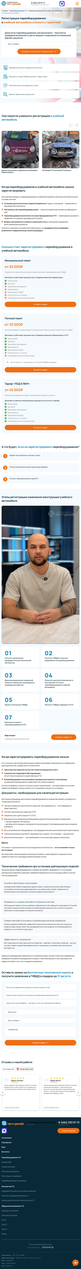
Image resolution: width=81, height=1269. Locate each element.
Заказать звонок (68, 1131)
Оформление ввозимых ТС (13, 1206)
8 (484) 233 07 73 (38, 3)
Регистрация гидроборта (12, 1176)
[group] (58, 151)
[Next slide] (76, 125)
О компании (7, 1138)
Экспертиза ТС (8, 1186)
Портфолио (6, 1142)
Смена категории (8, 1167)
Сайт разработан (40, 1247)
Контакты (6, 1152)
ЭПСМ (4, 1234)
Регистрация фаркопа (10, 1171)
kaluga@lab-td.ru (63, 1124)
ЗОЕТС (4, 1229)
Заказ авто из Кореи (9, 1215)
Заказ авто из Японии (10, 1211)
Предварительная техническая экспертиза (19, 1191)
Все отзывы (8, 1069)
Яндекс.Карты (26, 1069)
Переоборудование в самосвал (14, 1181)
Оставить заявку (40, 304)
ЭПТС (4, 1220)
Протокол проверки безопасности (15, 1196)
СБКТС (4, 1224)
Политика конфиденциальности (40, 1244)
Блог (4, 1147)
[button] (2, 1092)
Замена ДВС (6, 1162)
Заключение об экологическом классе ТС (18, 1200)
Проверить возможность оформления (37, 51)
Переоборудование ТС (11, 1157)
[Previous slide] (70, 125)
